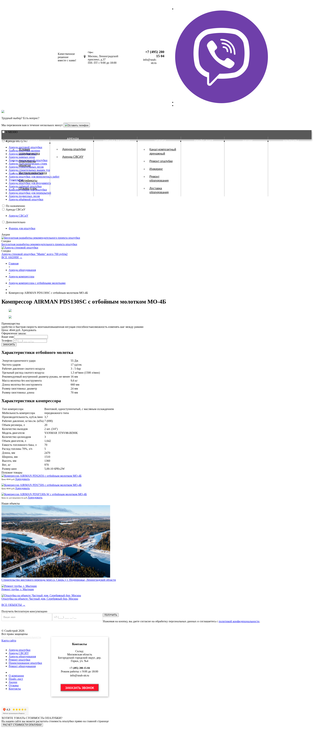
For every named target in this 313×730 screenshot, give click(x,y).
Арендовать (29, 330)
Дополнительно (15, 222)
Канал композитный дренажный (162, 151)
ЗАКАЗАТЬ (9, 344)
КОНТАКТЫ (291, 141)
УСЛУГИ (7, 643)
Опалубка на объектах (27, 163)
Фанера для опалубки (22, 228)
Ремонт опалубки (161, 161)
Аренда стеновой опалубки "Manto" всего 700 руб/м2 (34, 254)
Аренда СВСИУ (72, 156)
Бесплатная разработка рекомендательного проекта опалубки (39, 244)
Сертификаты (28, 180)
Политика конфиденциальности (21, 637)
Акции (13, 682)
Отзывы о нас (28, 188)
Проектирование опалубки (25, 662)
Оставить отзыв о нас (16, 703)
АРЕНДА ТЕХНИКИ (116, 141)
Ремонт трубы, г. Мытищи (17, 589)
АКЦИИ (247, 141)
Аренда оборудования (22, 656)
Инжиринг (156, 169)
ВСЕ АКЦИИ (11, 257)
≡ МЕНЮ (12, 132)
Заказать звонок (79, 687)
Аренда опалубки (74, 149)
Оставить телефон (78, 125)
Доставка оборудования (159, 190)
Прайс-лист (16, 678)
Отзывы (14, 685)
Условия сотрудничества (29, 151)
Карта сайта (8, 640)
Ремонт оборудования (159, 178)
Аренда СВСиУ (15, 209)
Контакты (15, 688)
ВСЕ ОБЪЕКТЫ (13, 604)
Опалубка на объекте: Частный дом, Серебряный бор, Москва (39, 598)
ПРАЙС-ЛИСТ (203, 141)
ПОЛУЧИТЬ (110, 615)
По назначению (15, 205)
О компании (16, 675)
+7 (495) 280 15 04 (154, 54)
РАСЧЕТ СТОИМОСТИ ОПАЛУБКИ (22, 724)
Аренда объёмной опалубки (26, 199)
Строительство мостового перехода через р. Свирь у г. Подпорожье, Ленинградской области (58, 579)
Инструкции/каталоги (33, 172)
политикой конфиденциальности (239, 621)
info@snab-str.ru (149, 61)
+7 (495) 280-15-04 (79, 668)
